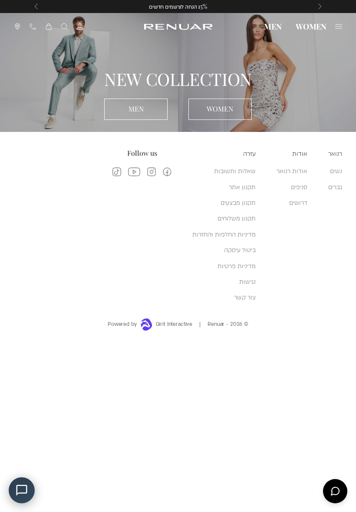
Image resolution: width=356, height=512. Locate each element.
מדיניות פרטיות (237, 265)
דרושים (298, 202)
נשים (336, 170)
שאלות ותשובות (235, 170)
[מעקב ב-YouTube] (134, 171)
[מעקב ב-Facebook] (167, 171)
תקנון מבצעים (238, 202)
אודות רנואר (292, 170)
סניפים (299, 186)
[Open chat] (335, 491)
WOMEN (311, 26)
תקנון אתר (242, 186)
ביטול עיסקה (240, 249)
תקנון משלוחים (237, 217)
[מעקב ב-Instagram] (151, 171)
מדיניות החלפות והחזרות (224, 233)
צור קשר (245, 296)
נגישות (247, 281)
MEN (272, 26)
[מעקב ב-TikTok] (116, 171)
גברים (335, 186)
